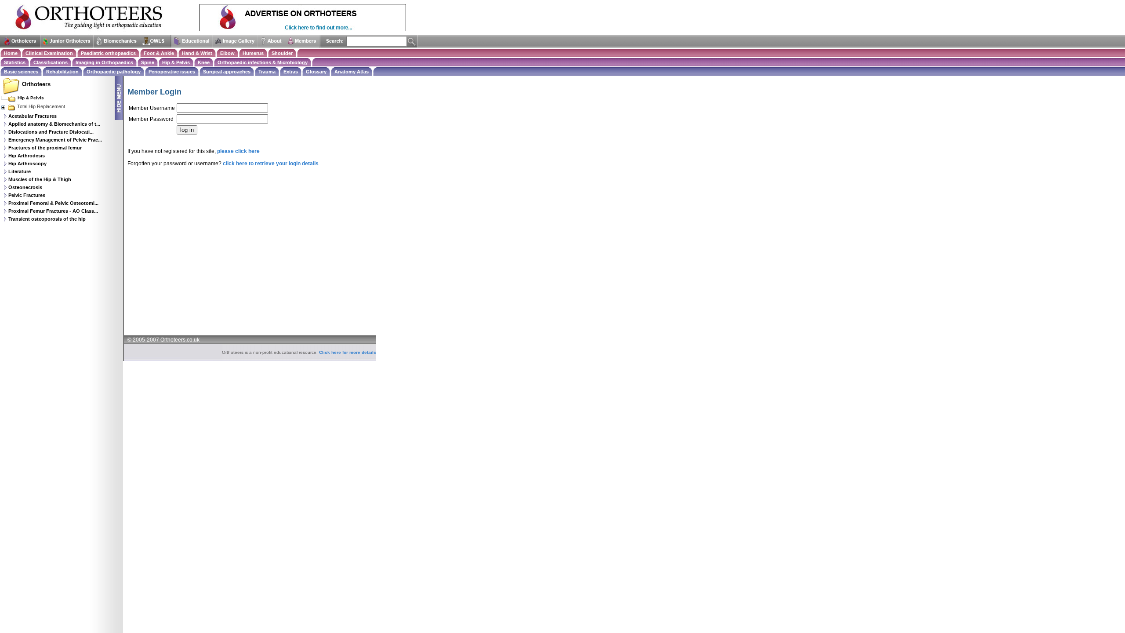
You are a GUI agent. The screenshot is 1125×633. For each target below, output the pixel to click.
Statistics (14, 62)
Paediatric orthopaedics (108, 53)
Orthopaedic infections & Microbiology (263, 62)
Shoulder (282, 53)
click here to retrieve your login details (271, 163)
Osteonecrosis (25, 187)
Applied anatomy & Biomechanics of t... (54, 124)
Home (11, 53)
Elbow (227, 53)
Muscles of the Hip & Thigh (39, 179)
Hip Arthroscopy (27, 163)
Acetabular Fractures (32, 116)
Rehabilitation (62, 71)
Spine (147, 62)
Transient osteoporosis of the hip (47, 219)
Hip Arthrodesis (26, 155)
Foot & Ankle (159, 53)
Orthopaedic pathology (114, 71)
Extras (290, 71)
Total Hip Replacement (41, 106)
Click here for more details (347, 352)
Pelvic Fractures (26, 195)
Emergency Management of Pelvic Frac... (55, 139)
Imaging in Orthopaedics (104, 62)
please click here (238, 151)
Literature (19, 171)
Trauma (267, 71)
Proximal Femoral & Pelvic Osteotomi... (53, 203)
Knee (204, 62)
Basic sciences (21, 71)
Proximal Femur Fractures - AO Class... (53, 211)
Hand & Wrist (197, 53)
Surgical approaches (226, 71)
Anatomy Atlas (351, 71)
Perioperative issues (172, 71)
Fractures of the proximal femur (45, 147)
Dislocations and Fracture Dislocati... (51, 132)
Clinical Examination (49, 53)
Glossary (316, 71)
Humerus (253, 53)
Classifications (50, 62)
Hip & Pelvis (176, 62)
